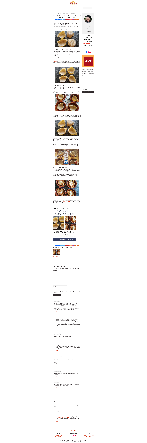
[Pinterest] (67, 19)
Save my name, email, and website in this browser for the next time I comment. (67, 292)
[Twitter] (62, 19)
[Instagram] (71, 19)
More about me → (88, 31)
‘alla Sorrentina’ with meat (66, 201)
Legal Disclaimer (58, 435)
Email (54, 286)
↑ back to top (73, 430)
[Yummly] (76, 19)
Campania (55, 61)
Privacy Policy (58, 436)
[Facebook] (57, 19)
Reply (56, 311)
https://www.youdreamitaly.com (64, 417)
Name (54, 283)
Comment (55, 270)
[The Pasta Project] (73, 5)
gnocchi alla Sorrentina (63, 63)
